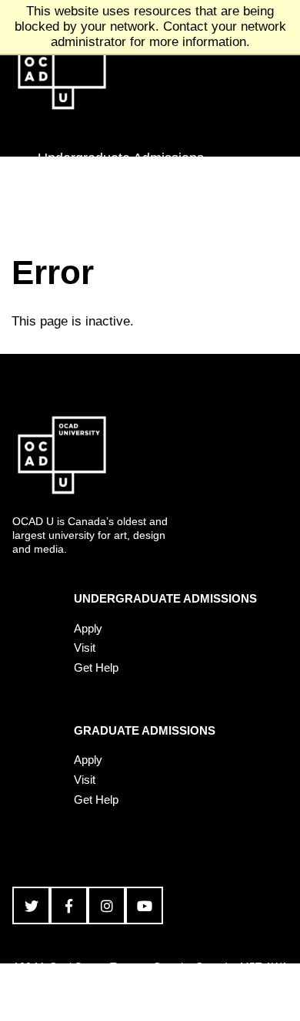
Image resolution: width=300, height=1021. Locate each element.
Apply (88, 628)
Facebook (69, 905)
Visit (84, 647)
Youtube (144, 905)
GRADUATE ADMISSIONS (144, 730)
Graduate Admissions (103, 199)
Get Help (96, 667)
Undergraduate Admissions (121, 158)
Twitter (31, 905)
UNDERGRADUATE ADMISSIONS (165, 598)
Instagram (106, 905)
